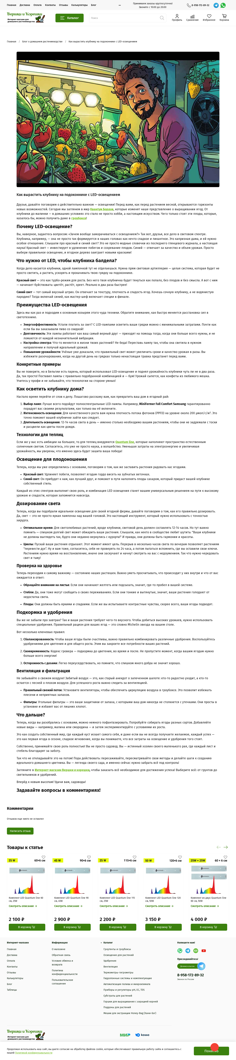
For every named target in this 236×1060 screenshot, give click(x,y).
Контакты (50, 5)
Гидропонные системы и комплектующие (127, 978)
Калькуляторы (79, 5)
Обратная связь (61, 955)
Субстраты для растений (117, 995)
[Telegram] (216, 5)
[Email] (195, 950)
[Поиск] (162, 18)
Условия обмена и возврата (62, 962)
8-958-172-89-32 (200, 5)
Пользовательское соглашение (62, 982)
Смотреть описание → (23, 906)
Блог (93, 5)
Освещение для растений (118, 955)
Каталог (73, 18)
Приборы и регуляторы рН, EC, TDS (124, 989)
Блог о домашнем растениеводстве (42, 41)
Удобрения (109, 960)
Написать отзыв (20, 831)
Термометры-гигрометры (118, 972)
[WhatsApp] (223, 5)
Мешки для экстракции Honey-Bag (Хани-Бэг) (129, 1013)
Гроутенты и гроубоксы (117, 949)
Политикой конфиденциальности (33, 1052)
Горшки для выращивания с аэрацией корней (130, 1001)
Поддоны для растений (117, 1007)
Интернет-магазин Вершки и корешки (62, 770)
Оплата (38, 5)
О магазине (58, 949)
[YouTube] (203, 950)
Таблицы (12, 989)
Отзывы (63, 5)
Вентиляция (110, 966)
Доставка (25, 5)
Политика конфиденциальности (65, 972)
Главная (11, 5)
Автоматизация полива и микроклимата (126, 984)
